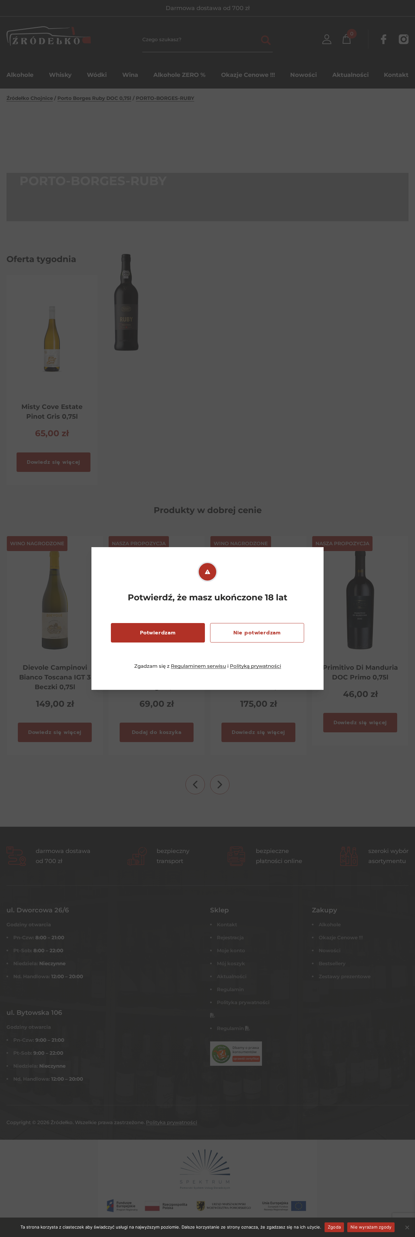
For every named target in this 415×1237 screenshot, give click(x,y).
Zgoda (334, 1227)
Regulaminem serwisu (198, 666)
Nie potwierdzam (257, 633)
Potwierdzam (158, 633)
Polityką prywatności (255, 666)
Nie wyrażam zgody (370, 1227)
